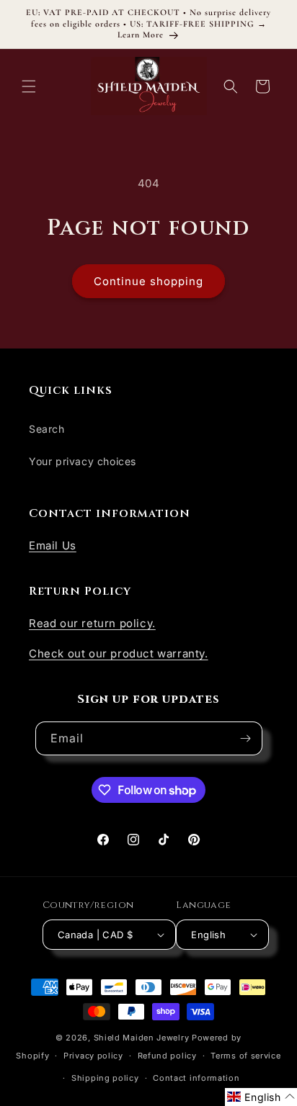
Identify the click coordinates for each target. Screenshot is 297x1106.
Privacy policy (93, 1056)
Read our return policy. (92, 623)
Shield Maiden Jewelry (142, 1038)
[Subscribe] (246, 738)
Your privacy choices (82, 461)
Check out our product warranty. (118, 653)
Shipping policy (105, 1078)
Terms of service (245, 1056)
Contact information (196, 1078)
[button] (29, 86)
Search (47, 429)
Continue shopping (148, 281)
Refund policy (167, 1056)
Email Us (52, 545)
